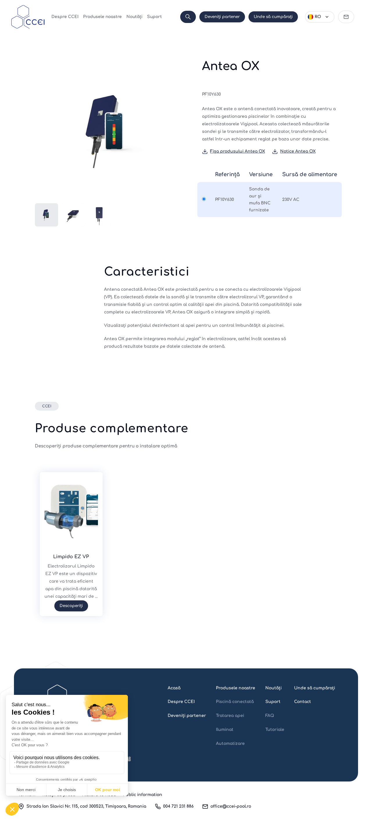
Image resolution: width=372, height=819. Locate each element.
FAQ (269, 715)
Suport (154, 17)
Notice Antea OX (298, 151)
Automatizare (230, 743)
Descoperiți (71, 606)
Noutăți (134, 17)
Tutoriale (274, 729)
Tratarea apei (230, 715)
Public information (142, 795)
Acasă (174, 688)
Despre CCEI (64, 17)
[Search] (188, 17)
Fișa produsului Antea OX (237, 151)
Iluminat (224, 729)
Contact (302, 702)
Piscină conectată (235, 702)
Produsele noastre (102, 17)
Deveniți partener (222, 17)
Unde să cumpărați (273, 17)
